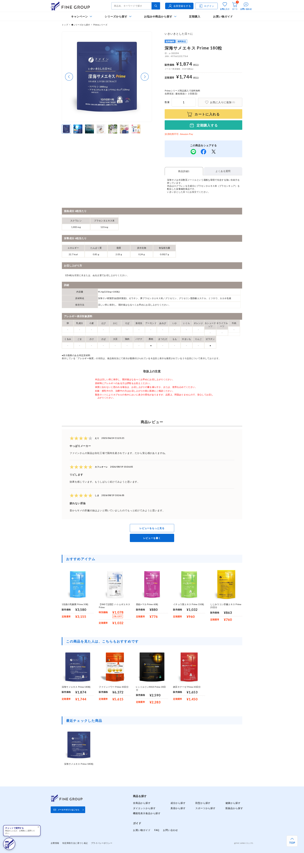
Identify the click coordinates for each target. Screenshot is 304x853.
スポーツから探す (205, 808)
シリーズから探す (116, 16)
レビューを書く (152, 537)
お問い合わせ (170, 830)
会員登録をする (182, 5)
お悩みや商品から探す (158, 16)
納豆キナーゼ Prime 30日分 (187, 686)
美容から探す (178, 808)
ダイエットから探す (144, 808)
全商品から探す (142, 802)
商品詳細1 (184, 171)
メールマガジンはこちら (68, 809)
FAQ (156, 830)
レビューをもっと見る (152, 528)
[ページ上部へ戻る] (292, 841)
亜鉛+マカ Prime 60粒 (147, 604)
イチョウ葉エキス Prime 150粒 (188, 604)
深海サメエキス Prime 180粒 (76, 686)
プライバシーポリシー (101, 843)
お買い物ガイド (223, 16)
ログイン (209, 5)
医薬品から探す (234, 808)
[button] (69, 77)
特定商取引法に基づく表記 (75, 843)
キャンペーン (79, 16)
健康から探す (233, 802)
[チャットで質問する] (9, 844)
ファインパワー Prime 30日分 (114, 686)
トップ (65, 24)
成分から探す (178, 802)
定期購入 (194, 16)
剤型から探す (202, 802)
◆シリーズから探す (80, 24)
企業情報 (55, 843)
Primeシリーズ (100, 24)
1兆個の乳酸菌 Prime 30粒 (75, 604)
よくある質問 (223, 171)
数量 (167, 102)
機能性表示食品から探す (147, 813)
